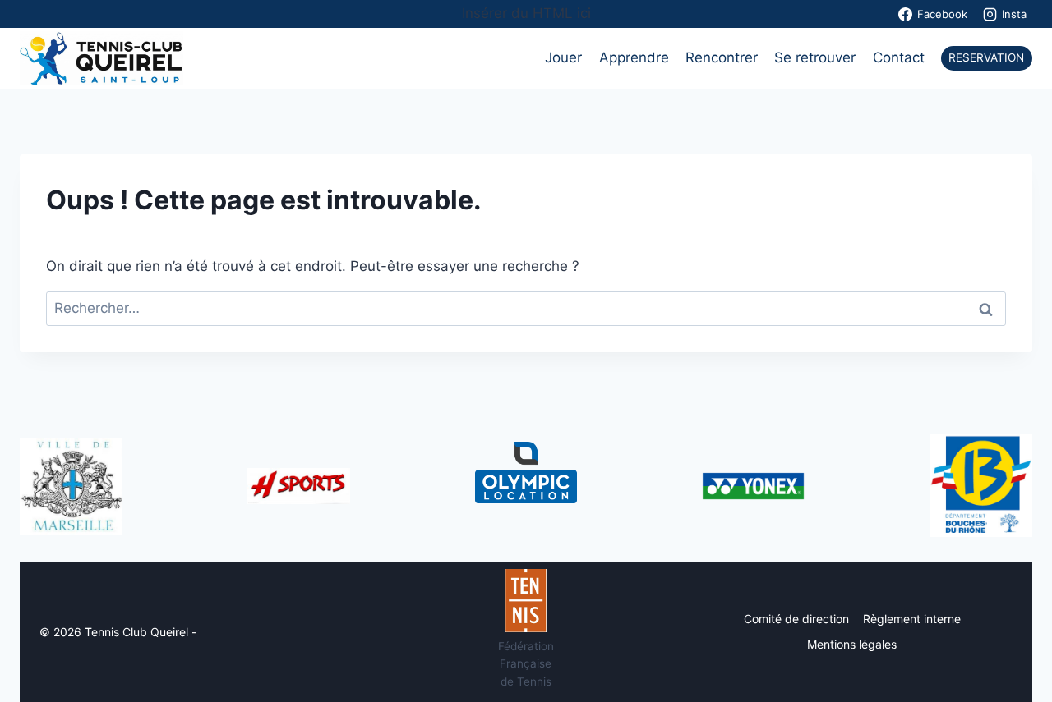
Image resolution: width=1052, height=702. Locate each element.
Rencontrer (721, 57)
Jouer (563, 57)
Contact (899, 57)
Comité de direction (796, 619)
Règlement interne (912, 619)
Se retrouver (815, 57)
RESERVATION (986, 57)
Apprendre (634, 57)
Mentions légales (852, 644)
